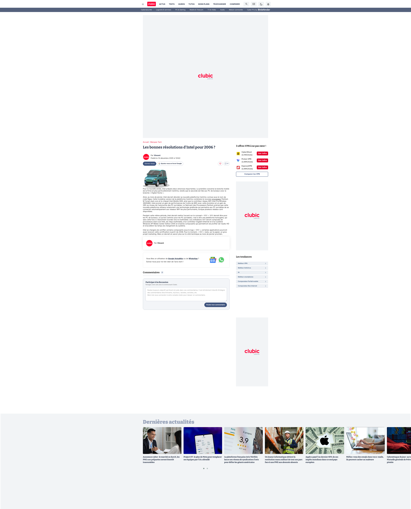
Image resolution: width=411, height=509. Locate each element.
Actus (162, 4)
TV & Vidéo (212, 10)
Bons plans (203, 4)
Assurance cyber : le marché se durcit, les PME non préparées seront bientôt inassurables (161, 459)
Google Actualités (175, 258)
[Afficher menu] (143, 4)
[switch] (261, 4)
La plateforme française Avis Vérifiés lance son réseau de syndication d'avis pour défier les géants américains (241, 459)
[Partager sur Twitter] (405, 498)
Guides (181, 4)
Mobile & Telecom (196, 10)
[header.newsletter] (253, 4)
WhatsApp (193, 258)
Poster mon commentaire (215, 305)
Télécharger (219, 4)
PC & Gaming (180, 10)
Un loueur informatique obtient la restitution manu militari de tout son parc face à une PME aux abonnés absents (283, 459)
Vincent (157, 155)
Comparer (235, 4)
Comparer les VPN (252, 174)
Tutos (191, 4)
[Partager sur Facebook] (405, 490)
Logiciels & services (163, 10)
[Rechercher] (246, 4)
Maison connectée (236, 10)
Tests (171, 4)
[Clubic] (151, 4)
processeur (216, 199)
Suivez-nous (150, 163)
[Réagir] (220, 164)
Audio (222, 10)
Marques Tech (156, 142)
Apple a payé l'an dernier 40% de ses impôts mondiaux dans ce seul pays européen (322, 459)
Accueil (146, 142)
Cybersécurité (146, 10)
